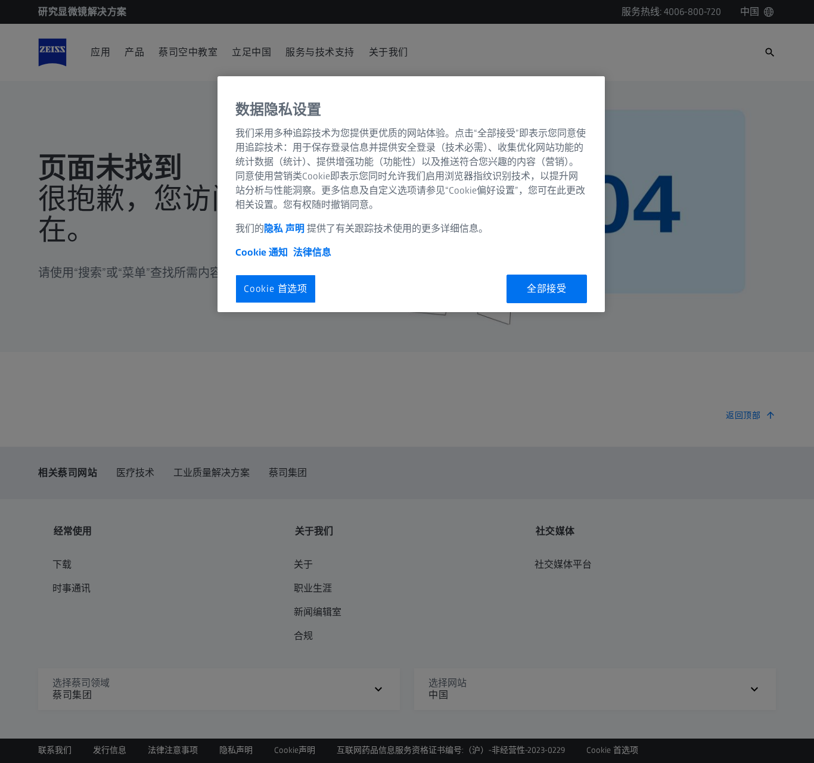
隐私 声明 (284, 228)
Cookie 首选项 (275, 288)
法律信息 (312, 252)
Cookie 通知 (261, 252)
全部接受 (547, 288)
